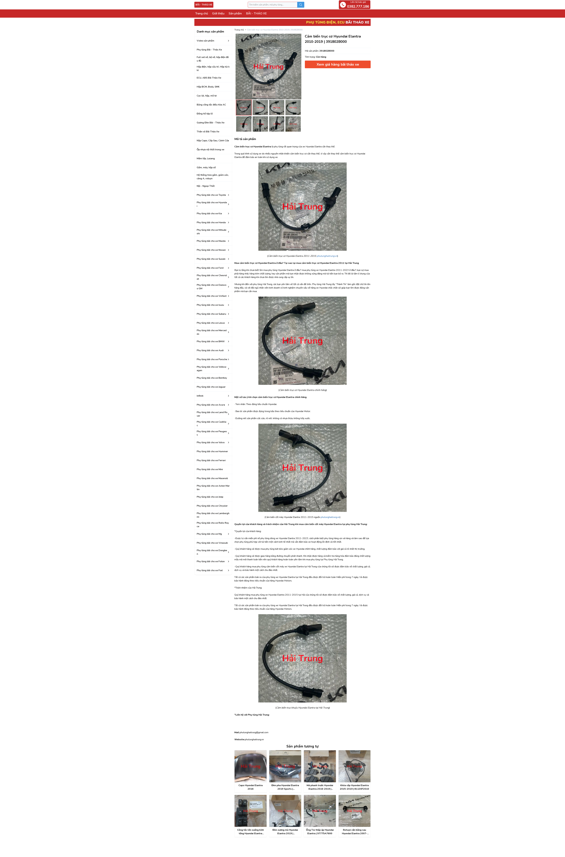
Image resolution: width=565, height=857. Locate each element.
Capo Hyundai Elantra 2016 (251, 787)
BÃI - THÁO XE (204, 4)
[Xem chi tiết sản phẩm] (250, 766)
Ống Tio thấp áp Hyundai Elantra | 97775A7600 (320, 831)
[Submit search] (300, 5)
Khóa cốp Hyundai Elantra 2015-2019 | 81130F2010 (354, 787)
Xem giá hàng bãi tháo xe (338, 64)
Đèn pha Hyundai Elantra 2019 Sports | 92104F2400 (285, 787)
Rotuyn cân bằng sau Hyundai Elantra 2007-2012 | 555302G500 (354, 831)
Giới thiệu (218, 13)
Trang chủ (201, 13)
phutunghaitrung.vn (330, 517)
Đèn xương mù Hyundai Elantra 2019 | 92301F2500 (285, 831)
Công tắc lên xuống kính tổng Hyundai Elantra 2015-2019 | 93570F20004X (250, 831)
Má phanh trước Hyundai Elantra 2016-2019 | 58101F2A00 (320, 787)
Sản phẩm (235, 13)
